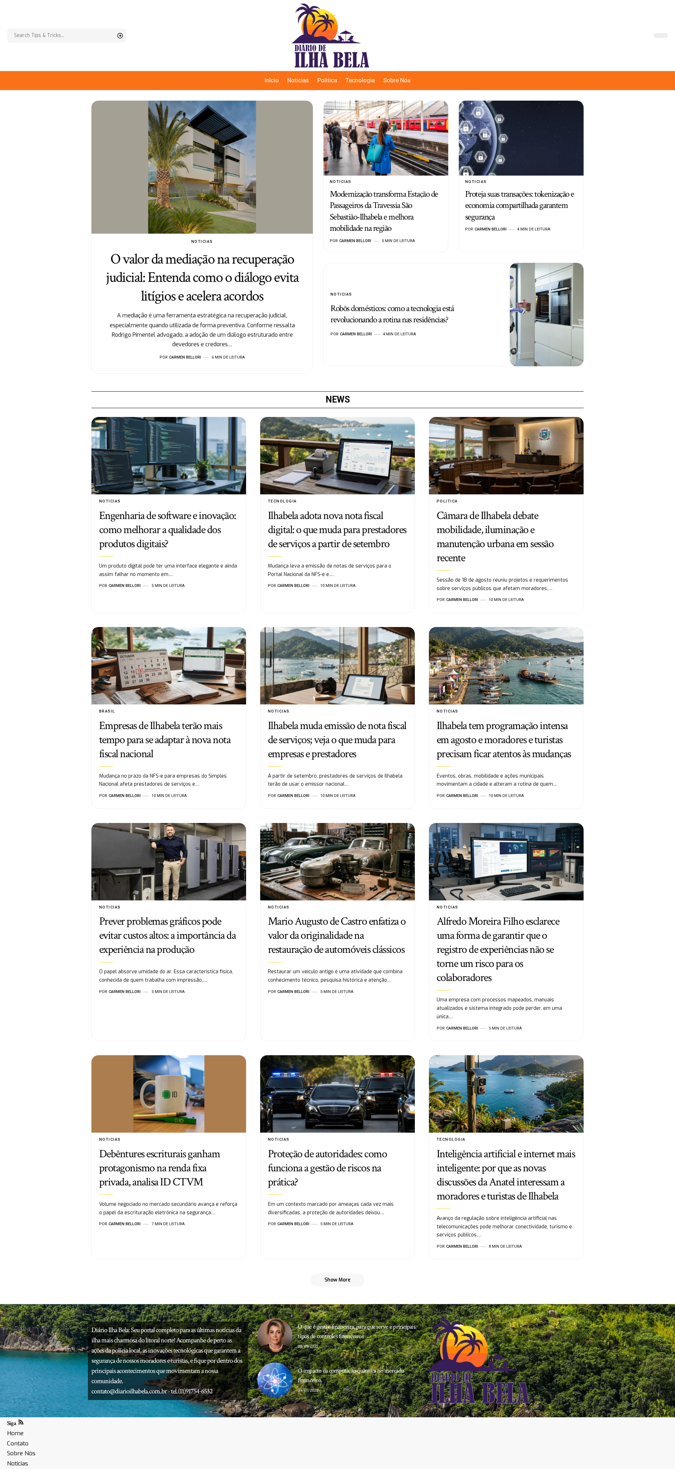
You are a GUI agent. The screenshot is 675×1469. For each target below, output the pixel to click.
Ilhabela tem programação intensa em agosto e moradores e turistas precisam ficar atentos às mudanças (504, 739)
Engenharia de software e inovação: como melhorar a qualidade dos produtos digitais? (167, 529)
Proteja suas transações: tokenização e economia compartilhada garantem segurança (519, 205)
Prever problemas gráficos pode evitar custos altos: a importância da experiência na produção (167, 935)
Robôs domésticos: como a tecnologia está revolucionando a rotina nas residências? (392, 314)
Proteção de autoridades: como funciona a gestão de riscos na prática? (327, 1168)
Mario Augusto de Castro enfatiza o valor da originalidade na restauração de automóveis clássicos (337, 935)
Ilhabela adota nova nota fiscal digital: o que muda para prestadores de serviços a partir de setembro (337, 529)
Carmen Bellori (185, 357)
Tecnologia (282, 501)
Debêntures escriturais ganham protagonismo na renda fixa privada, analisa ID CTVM (159, 1168)
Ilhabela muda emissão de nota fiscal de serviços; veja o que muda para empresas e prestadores (337, 739)
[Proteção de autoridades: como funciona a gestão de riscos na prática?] (337, 1094)
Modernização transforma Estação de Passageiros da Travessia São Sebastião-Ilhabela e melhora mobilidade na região (384, 211)
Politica (447, 501)
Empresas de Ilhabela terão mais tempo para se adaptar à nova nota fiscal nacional (165, 739)
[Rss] (21, 1423)
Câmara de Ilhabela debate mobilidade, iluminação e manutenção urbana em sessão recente (495, 536)
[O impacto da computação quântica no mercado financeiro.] (274, 1380)
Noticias (202, 241)
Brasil (107, 711)
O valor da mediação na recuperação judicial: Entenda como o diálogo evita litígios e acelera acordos (202, 277)
